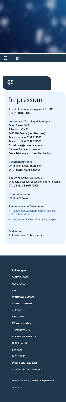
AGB (15, 290)
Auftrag (17, 310)
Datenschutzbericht (24, 363)
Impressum (18, 356)
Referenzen (19, 284)
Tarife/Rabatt (20, 277)
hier (49, 153)
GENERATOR (19, 343)
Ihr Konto (18, 316)
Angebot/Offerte (22, 303)
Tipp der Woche (21, 330)
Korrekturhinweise (24, 336)
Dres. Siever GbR (34, 369)
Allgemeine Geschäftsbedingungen (35, 219)
